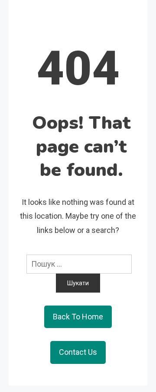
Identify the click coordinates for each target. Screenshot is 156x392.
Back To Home (78, 316)
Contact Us (78, 352)
